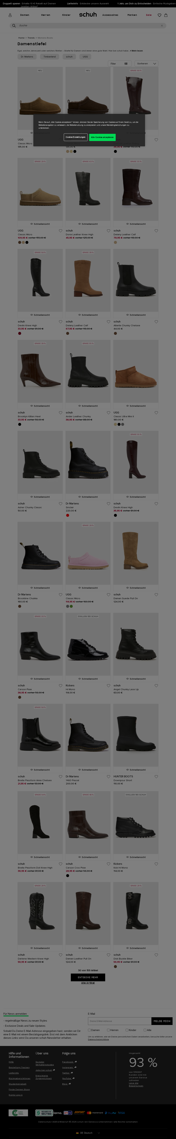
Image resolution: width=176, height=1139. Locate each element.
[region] (89, 130)
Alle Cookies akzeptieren (102, 137)
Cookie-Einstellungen (75, 137)
